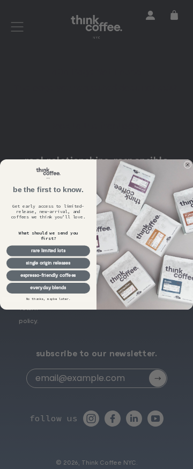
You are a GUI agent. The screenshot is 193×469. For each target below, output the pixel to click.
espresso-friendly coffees (48, 276)
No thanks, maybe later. (48, 299)
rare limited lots (48, 251)
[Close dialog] (187, 165)
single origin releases (48, 263)
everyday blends (48, 288)
